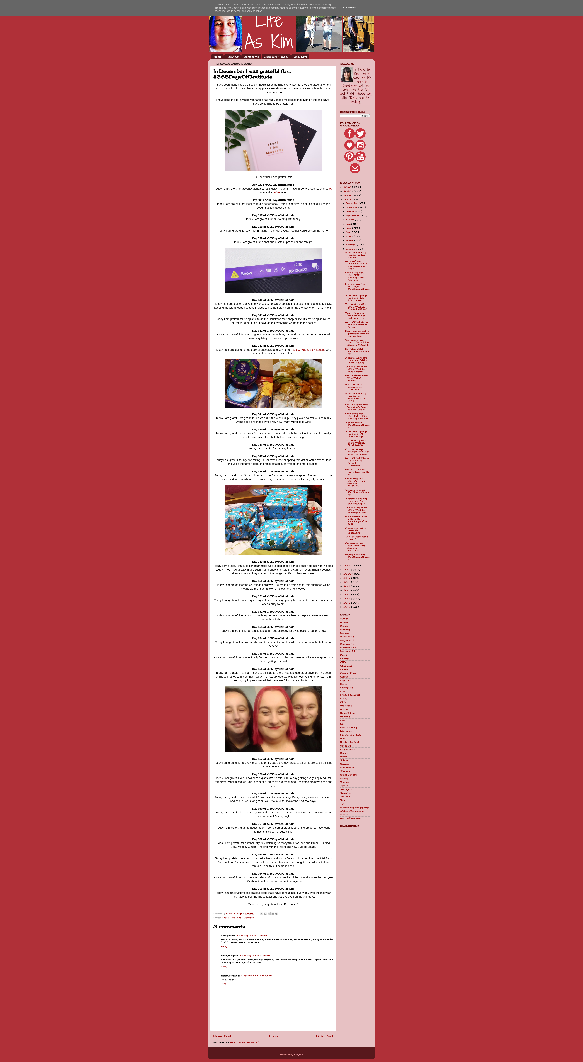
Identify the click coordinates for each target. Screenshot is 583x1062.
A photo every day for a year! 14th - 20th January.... (356, 360)
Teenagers (346, 789)
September (353, 215)
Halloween (346, 706)
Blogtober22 (347, 651)
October (351, 211)
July (348, 224)
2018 (347, 582)
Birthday (345, 629)
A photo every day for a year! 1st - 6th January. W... (356, 501)
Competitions (348, 673)
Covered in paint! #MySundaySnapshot (357, 492)
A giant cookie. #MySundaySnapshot (357, 425)
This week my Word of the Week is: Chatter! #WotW (356, 306)
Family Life (229, 917)
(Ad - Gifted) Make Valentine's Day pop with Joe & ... (356, 407)
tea (330, 188)
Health (344, 709)
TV (341, 804)
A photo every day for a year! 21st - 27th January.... (356, 297)
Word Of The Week (351, 818)
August (350, 219)
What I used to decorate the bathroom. (353, 387)
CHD (343, 662)
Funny (343, 698)
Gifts (343, 702)
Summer (345, 782)
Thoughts (248, 917)
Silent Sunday (348, 775)
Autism (344, 618)
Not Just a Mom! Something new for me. (357, 472)
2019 (347, 578)
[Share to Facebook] (272, 913)
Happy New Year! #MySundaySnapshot (357, 557)
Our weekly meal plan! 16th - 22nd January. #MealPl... (357, 416)
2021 (347, 569)
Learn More (350, 7)
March (350, 240)
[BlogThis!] (265, 913)
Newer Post (222, 1036)
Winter (344, 814)
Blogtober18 (347, 644)
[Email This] (261, 913)
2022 (347, 565)
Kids (342, 720)
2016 (347, 590)
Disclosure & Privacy (276, 56)
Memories (346, 731)
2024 (347, 195)
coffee (276, 192)
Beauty (344, 626)
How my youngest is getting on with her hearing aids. (357, 333)
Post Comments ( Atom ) (244, 1042)
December (352, 203)
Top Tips (345, 796)
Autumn (344, 622)
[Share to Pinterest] (276, 913)
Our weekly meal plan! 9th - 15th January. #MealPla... (355, 482)
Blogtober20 (348, 647)
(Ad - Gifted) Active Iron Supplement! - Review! (357, 324)
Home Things (347, 713)
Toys (343, 800)
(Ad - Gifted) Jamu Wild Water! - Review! (356, 378)
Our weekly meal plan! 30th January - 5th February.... (354, 276)
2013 (347, 603)
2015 (347, 594)
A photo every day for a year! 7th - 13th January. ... (356, 433)
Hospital (345, 716)
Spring (344, 778)
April (349, 236)
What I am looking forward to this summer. (355, 254)
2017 (347, 586)
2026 (347, 187)
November (352, 207)
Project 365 (347, 749)
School (344, 760)
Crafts (344, 677)
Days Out (345, 680)
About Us (233, 56)
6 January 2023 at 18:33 (251, 935)
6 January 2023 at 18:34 (254, 955)
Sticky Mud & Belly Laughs (309, 349)
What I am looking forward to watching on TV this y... (355, 397)
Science (344, 764)
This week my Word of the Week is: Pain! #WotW (356, 369)
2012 (347, 607)
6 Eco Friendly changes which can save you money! (357, 451)
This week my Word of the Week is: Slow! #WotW (356, 442)
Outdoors (345, 746)
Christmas (346, 666)
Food (343, 691)
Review (344, 756)
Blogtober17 (347, 640)
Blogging (345, 633)
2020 (347, 574)
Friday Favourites (350, 695)
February (351, 244)
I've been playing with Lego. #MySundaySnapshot (357, 288)
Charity (344, 658)
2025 (347, 191)
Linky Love (300, 56)
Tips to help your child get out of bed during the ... (356, 315)
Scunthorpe (347, 767)
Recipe (344, 753)
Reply (224, 946)
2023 (347, 199)
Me (239, 917)
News (343, 738)
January (351, 249)
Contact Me (251, 56)
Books (343, 655)
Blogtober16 (347, 636)
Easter (344, 684)
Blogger (298, 1054)
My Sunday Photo (350, 735)
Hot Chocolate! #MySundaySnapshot (357, 351)
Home (217, 56)
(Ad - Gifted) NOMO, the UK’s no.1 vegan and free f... (356, 265)
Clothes (344, 669)
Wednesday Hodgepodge (354, 807)
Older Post (324, 1036)
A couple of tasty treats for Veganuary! (355, 530)
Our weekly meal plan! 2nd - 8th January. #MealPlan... (355, 547)
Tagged (344, 785)
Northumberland (349, 742)
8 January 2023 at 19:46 (256, 975)
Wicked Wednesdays (352, 811)
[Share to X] (269, 913)
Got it (365, 7)
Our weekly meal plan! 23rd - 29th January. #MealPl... (357, 342)
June (349, 228)
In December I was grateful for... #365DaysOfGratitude (357, 520)
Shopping (345, 771)
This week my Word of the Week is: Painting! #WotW (356, 510)
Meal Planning (348, 727)
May (349, 232)
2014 (347, 598)
